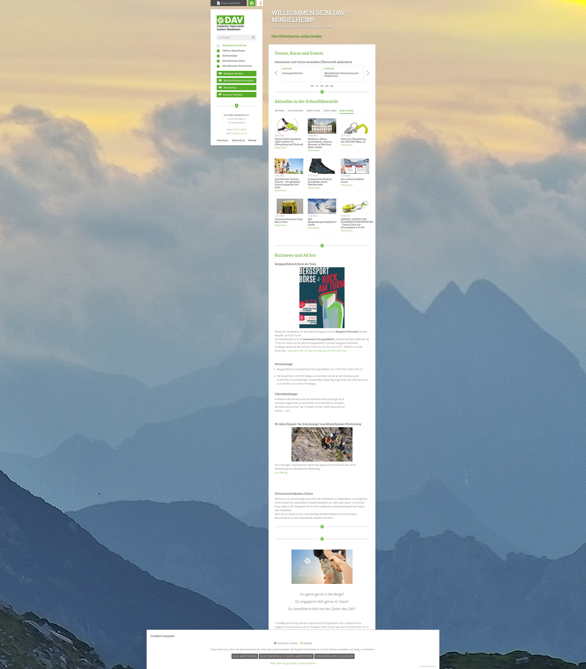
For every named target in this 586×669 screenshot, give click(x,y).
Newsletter (230, 87)
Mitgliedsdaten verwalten (239, 80)
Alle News (279, 110)
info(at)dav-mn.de (239, 133)
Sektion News (313, 110)
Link (353, 502)
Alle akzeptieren (245, 656)
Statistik (308, 643)
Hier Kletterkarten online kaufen (297, 36)
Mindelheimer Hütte (233, 60)
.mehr (287, 410)
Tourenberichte (295, 110)
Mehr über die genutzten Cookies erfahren (293, 663)
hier (361, 369)
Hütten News (330, 110)
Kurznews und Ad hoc (234, 45)
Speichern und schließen (334, 656)
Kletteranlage (229, 55)
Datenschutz (238, 140)
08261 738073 (240, 129)
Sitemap (252, 140)
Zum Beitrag (281, 472)
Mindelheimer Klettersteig (237, 65)
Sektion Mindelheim (233, 50)
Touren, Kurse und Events (299, 53)
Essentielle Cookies (287, 643)
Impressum (222, 140)
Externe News (347, 110)
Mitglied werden (233, 73)
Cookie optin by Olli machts (427, 666)
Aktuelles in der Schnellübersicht (306, 101)
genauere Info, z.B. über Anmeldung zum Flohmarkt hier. (318, 350)
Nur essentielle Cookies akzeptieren (286, 656)
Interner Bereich (232, 94)
